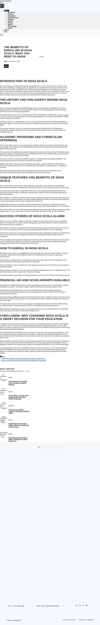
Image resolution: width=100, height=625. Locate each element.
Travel (10, 28)
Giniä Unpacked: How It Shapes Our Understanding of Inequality (24, 360)
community (50, 110)
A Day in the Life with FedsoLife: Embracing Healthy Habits (19, 411)
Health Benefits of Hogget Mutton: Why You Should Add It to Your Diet (19, 425)
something (41, 93)
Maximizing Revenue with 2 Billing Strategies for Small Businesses (18, 439)
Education (11, 16)
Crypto (6, 30)
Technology (12, 26)
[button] (1, 3)
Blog (5, 10)
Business (11, 12)
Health (10, 21)
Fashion (11, 19)
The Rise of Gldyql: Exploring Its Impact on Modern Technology (23, 358)
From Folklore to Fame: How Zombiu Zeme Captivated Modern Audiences (18, 397)
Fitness (10, 23)
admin (6, 61)
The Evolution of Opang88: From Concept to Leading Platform (18, 383)
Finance (11, 14)
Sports (10, 25)
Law (5, 32)
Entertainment (13, 17)
